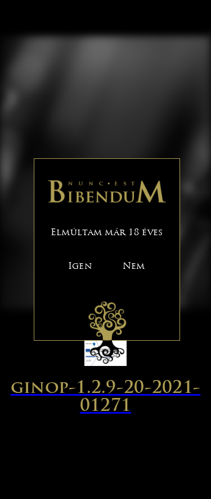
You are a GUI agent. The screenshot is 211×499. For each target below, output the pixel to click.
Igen (80, 266)
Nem (134, 266)
